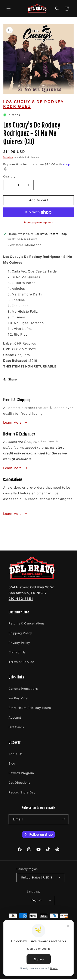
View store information (24, 245)
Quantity (9, 176)
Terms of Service (21, 662)
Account (15, 717)
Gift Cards (16, 727)
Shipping (8, 157)
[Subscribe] (63, 819)
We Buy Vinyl (18, 698)
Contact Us (17, 652)
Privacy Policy (19, 642)
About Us (15, 754)
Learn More (12, 422)
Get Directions (19, 782)
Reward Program (21, 773)
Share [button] (12, 379)
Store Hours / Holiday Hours (30, 707)
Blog (12, 763)
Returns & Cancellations (26, 623)
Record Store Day (22, 792)
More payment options (38, 222)
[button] (8, 8)
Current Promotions (23, 688)
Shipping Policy (20, 633)
